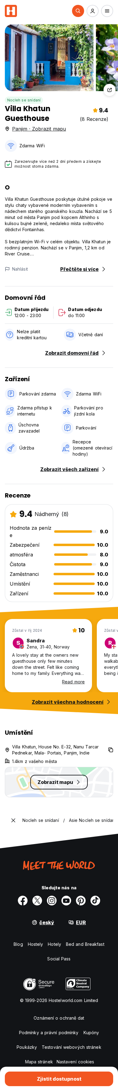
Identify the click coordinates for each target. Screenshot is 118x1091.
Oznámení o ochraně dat (59, 1018)
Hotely (54, 944)
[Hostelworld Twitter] (37, 900)
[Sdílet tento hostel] (109, 90)
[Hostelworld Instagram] (52, 900)
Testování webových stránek (71, 1047)
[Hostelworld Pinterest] (81, 900)
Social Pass (58, 958)
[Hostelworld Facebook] (23, 900)
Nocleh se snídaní (24, 100)
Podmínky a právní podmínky (49, 1032)
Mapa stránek (39, 1061)
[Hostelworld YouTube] (66, 900)
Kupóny (91, 1032)
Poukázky (27, 1047)
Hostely (35, 944)
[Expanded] (13, 820)
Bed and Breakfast (85, 944)
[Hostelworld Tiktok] (95, 900)
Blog (18, 944)
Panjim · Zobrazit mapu (39, 129)
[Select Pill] (78, 11)
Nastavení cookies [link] (75, 1061)
